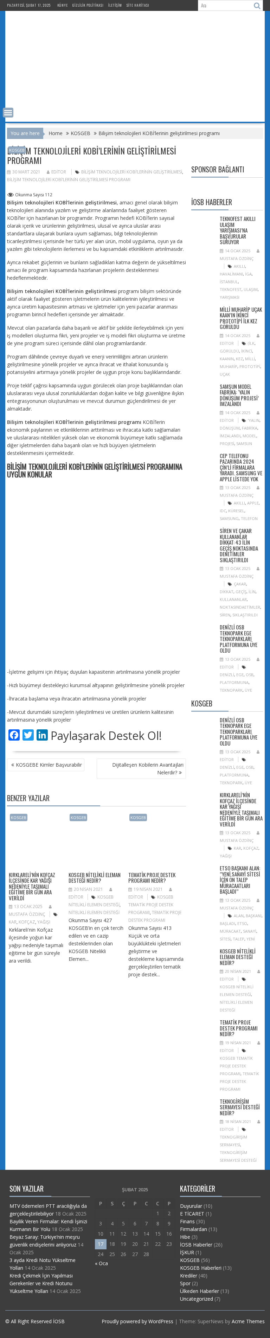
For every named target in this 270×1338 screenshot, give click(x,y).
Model (249, 435)
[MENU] (8, 113)
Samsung (229, 518)
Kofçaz (27, 922)
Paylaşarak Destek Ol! (106, 735)
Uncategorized (196, 1298)
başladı (227, 923)
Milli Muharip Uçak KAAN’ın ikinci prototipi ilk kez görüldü (241, 318)
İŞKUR (187, 1252)
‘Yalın (253, 420)
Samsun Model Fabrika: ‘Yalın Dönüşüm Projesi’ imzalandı (239, 395)
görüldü (229, 351)
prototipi (249, 366)
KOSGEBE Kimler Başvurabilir (49, 764)
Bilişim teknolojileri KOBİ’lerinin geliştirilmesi (131, 172)
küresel (236, 510)
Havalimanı (231, 274)
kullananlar (233, 599)
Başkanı (254, 915)
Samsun (244, 443)
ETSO (242, 923)
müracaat (230, 931)
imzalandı (230, 435)
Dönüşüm (230, 428)
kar (13, 922)
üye (248, 690)
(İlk (251, 343)
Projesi (227, 443)
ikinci (246, 351)
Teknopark (231, 690)
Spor (185, 1283)
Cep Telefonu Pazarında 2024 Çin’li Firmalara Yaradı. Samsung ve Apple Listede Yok (241, 467)
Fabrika (249, 428)
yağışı (43, 922)
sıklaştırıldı (245, 614)
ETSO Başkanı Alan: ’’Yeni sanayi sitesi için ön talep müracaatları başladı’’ (240, 879)
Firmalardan (193, 1229)
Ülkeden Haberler (199, 1291)
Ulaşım (251, 289)
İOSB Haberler (196, 1244)
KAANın (227, 358)
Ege (240, 674)
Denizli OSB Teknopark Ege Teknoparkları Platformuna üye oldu (238, 638)
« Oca (101, 1263)
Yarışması (229, 297)
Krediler (188, 1275)
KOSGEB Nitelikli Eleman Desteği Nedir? (95, 877)
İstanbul (229, 281)
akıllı (239, 266)
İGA (248, 274)
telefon (249, 518)
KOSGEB (17, 150)
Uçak (225, 374)
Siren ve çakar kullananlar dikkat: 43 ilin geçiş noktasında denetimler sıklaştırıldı (239, 545)
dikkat (226, 591)
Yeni (250, 938)
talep (238, 938)
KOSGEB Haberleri (200, 1267)
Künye (62, 5)
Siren (225, 614)
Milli (250, 358)
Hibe (185, 1237)
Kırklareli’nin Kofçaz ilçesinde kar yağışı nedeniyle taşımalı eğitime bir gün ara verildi (32, 886)
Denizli (227, 674)
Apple (253, 503)
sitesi (225, 938)
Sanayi (249, 931)
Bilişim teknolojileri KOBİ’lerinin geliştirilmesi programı (68, 180)
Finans (187, 1221)
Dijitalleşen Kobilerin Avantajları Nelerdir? (148, 768)
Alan (239, 915)
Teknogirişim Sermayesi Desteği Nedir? (240, 1107)
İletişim (115, 5)
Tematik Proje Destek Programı (239, 1081)
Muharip (228, 366)
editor (58, 172)
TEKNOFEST (231, 289)
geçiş (241, 591)
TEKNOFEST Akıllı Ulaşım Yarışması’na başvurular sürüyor (238, 230)
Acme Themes (248, 1321)
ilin (252, 591)
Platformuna (234, 682)
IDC (223, 510)
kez (239, 358)
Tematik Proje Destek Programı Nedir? (151, 877)
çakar (240, 583)
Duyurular (191, 1206)
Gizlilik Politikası (88, 5)
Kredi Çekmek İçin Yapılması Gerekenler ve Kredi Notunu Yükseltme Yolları (41, 1283)
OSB (249, 674)
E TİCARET (192, 1213)
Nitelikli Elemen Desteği (94, 912)
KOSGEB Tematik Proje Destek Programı (150, 904)
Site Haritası (138, 5)
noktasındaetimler (240, 607)
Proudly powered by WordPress (137, 1321)
